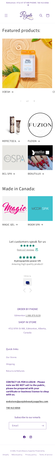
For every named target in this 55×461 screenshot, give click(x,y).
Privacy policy (31, 455)
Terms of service (45, 455)
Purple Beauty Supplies (25, 451)
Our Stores (11, 357)
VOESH (6, 91)
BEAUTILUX (34, 173)
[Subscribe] (42, 425)
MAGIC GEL (8, 224)
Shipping (10, 364)
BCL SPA (7, 173)
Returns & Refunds (15, 371)
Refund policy (17, 455)
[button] (6, 15)
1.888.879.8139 (33, 315)
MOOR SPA (34, 224)
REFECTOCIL (9, 141)
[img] (27, 246)
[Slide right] (34, 101)
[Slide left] (20, 101)
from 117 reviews (25, 249)
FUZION (32, 141)
